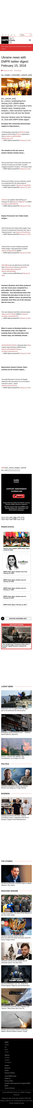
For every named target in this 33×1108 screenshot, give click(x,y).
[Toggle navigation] (30, 40)
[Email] (18, 518)
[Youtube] (11, 35)
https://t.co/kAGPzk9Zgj (9, 271)
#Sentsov (18, 134)
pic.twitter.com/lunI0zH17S (10, 351)
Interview (7, 1057)
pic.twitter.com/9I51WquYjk (10, 204)
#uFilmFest (24, 314)
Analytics (7, 1060)
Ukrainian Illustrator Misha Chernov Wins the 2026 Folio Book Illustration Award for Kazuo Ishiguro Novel (16, 938)
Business (7, 1068)
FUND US (7, 1078)
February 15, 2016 (25, 169)
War (6, 1047)
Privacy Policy (9, 1081)
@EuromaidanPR (15, 269)
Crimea (7, 1052)
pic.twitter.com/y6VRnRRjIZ (12, 136)
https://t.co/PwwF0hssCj (23, 232)
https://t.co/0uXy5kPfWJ (9, 349)
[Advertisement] (16, 17)
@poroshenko (9, 267)
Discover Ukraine (10, 1073)
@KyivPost (23, 267)
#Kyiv (29, 345)
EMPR (15, 119)
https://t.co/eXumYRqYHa (9, 385)
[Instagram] (14, 35)
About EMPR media (10, 1076)
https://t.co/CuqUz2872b (23, 185)
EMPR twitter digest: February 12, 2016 (14, 604)
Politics (7, 1065)
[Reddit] (3, 518)
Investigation (8, 1062)
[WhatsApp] (14, 518)
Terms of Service (10, 1088)
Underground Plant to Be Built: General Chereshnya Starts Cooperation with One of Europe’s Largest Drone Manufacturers (15, 817)
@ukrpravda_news (7, 138)
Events (7, 1070)
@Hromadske (6, 269)
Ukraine (7, 1044)
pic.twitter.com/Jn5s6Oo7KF (10, 316)
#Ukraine (4, 199)
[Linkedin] (8, 35)
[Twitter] (2, 35)
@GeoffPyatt (5, 265)
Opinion (7, 1055)
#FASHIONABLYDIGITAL (9, 345)
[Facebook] (5, 35)
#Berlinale (22, 132)
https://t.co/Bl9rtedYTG (19, 202)
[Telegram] (22, 518)
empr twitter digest (13, 470)
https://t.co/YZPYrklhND (9, 314)
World (6, 1049)
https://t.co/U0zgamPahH (9, 250)
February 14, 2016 (25, 140)
